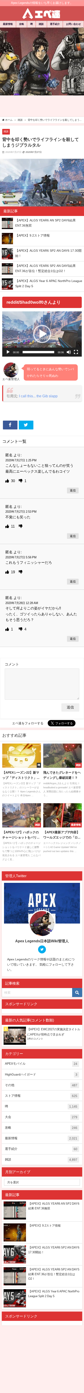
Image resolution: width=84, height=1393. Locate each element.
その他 (41, 1085)
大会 (41, 1117)
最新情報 (8, 24)
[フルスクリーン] (76, 352)
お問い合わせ (73, 24)
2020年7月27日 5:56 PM (21, 557)
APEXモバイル (41, 1063)
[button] (42, 334)
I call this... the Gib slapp (38, 396)
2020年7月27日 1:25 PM (21, 460)
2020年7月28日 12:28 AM (21, 603)
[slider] (38, 352)
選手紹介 (55, 24)
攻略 (21, 24)
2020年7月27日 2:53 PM (21, 511)
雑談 (41, 24)
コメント (12, 664)
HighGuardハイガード (41, 1074)
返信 (73, 490)
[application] (42, 334)
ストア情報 (41, 1095)
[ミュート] (69, 352)
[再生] (8, 352)
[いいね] (7, 481)
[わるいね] (21, 481)
